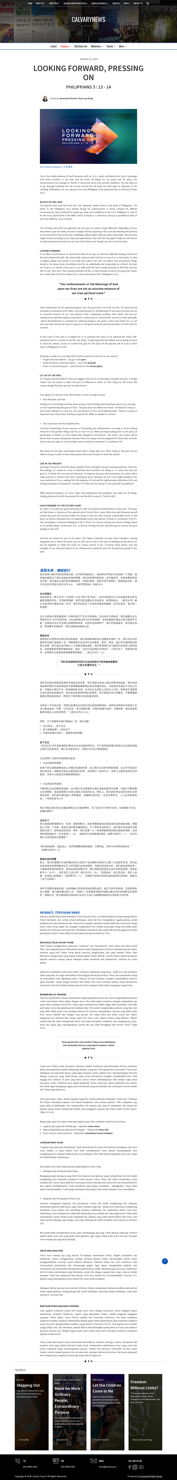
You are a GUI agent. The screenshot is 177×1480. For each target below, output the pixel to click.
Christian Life (80, 46)
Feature (64, 46)
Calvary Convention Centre (75, 3)
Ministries (53, 3)
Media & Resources (99, 3)
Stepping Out (28, 1385)
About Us (40, 3)
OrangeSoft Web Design (151, 1476)
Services (116, 3)
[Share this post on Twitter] (85, 298)
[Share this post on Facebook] (88, 298)
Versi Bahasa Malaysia (50, 166)
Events (126, 3)
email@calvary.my (107, 1466)
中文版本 (68, 166)
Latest (54, 46)
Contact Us (138, 3)
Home (30, 3)
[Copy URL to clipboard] (91, 298)
